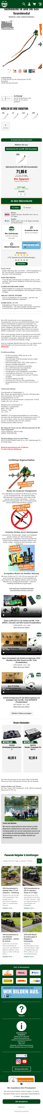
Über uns (21, 1043)
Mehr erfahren (25, 1096)
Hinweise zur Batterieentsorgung (21, 1045)
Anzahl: (21, 191)
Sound (10, 788)
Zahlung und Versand (21, 1036)
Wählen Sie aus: (21, 145)
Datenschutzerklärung (21, 1038)
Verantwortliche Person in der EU (21, 590)
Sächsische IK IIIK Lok (8, 790)
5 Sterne (27, 260)
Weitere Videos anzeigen (21, 713)
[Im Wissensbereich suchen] (39, 860)
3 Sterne (21, 260)
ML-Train (4, 788)
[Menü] (40, 4)
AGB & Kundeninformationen (21, 1040)
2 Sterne (18, 260)
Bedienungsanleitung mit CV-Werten (14, 447)
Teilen (16, 207)
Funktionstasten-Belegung (11, 449)
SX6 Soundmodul (18, 788)
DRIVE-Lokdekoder (35, 788)
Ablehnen (21, 1107)
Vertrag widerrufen (21, 1069)
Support (22, 1015)
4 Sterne (24, 260)
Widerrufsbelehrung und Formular (21, 1047)
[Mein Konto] (29, 4)
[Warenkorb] (34, 4)
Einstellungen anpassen (21, 1111)
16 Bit (26, 788)
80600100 (4, 347)
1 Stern (16, 260)
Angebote (21, 1034)
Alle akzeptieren (21, 1101)
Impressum (21, 1041)
